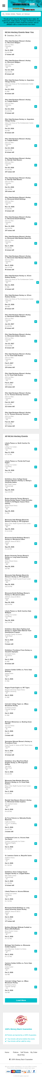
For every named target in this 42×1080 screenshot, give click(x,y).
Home (7, 1052)
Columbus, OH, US (13, 35)
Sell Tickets (24, 1052)
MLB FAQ (21, 1055)
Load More (21, 1000)
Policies (16, 1052)
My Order (33, 1052)
